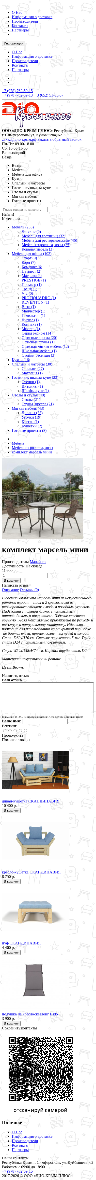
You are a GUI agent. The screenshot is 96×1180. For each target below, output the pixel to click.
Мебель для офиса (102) (31, 254)
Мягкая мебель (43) (28, 408)
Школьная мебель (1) (39, 351)
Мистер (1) (31, 329)
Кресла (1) (30, 422)
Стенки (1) (31, 382)
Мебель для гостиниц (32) (43, 236)
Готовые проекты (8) (29, 430)
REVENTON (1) (35, 302)
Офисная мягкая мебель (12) (45, 346)
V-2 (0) (27, 293)
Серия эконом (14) (37, 333)
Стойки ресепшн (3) (38, 355)
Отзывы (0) (29, 590)
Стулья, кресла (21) (38, 404)
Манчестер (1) (33, 311)
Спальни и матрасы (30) (32, 364)
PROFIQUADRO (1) (39, 298)
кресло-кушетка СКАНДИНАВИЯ (31, 872)
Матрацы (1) (32, 373)
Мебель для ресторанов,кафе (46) (49, 240)
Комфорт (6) (32, 267)
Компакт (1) (32, 324)
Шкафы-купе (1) (35, 391)
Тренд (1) (29, 289)
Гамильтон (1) (33, 315)
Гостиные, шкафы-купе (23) (35, 377)
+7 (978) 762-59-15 (17, 91)
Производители (25, 21)
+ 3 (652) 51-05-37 (49, 95)
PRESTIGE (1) (34, 280)
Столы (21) (31, 399)
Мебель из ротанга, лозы (32, 448)
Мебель (18, 443)
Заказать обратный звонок (59, 139)
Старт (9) (29, 258)
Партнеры (20, 30)
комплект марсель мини (32, 452)
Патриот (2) (31, 271)
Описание (10, 590)
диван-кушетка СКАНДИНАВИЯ (31, 801)
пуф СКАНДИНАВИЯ (21, 943)
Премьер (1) (32, 284)
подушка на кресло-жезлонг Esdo (30, 1014)
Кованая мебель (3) (37, 249)
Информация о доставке (32, 17)
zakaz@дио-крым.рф (19, 139)
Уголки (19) (31, 417)
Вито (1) (29, 307)
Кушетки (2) (32, 426)
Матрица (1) (32, 276)
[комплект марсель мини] (42, 537)
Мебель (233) (23, 227)
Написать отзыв (15, 585)
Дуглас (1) (30, 320)
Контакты (20, 26)
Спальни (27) (33, 368)
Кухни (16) (21, 360)
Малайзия (38, 562)
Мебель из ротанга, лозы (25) (46, 245)
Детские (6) (31, 231)
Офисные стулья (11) (39, 342)
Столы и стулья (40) (28, 395)
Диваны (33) (32, 413)
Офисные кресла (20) (39, 338)
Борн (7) (28, 262)
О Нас (17, 12)
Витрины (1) (32, 386)
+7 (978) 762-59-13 (17, 95)
